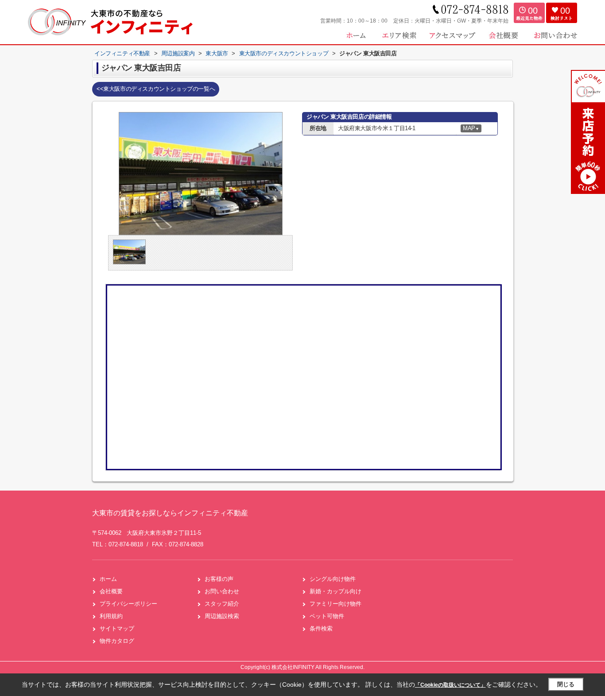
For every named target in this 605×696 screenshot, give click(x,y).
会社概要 (111, 591)
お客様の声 (219, 579)
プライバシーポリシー (128, 603)
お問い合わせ (222, 591)
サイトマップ (117, 628)
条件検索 (321, 628)
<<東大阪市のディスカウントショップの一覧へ (156, 88)
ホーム (108, 579)
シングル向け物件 (333, 579)
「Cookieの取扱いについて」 (450, 685)
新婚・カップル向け (335, 591)
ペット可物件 (327, 616)
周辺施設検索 (222, 616)
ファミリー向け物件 (335, 603)
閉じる (565, 684)
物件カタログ (117, 641)
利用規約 (111, 616)
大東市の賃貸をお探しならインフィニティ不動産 (170, 513)
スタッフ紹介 (222, 603)
